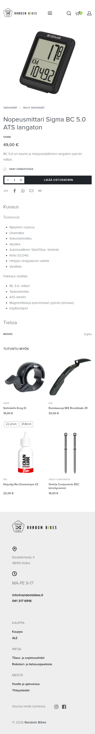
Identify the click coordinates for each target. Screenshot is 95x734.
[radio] (11, 424)
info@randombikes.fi (27, 595)
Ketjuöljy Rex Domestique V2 (20, 484)
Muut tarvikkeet (34, 107)
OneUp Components (59, 480)
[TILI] (89, 13)
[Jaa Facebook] (15, 191)
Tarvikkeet (10, 107)
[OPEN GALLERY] (47, 63)
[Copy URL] (40, 191)
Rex (5, 480)
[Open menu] (50, 13)
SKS (51, 403)
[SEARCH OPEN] (68, 13)
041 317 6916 (22, 601)
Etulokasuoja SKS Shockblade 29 (68, 408)
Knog (6, 403)
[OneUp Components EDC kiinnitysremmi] (70, 453)
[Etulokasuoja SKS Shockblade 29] (70, 377)
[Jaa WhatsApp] (23, 191)
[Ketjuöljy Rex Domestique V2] (24, 453)
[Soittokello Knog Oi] (24, 377)
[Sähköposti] (31, 191)
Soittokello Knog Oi (14, 408)
